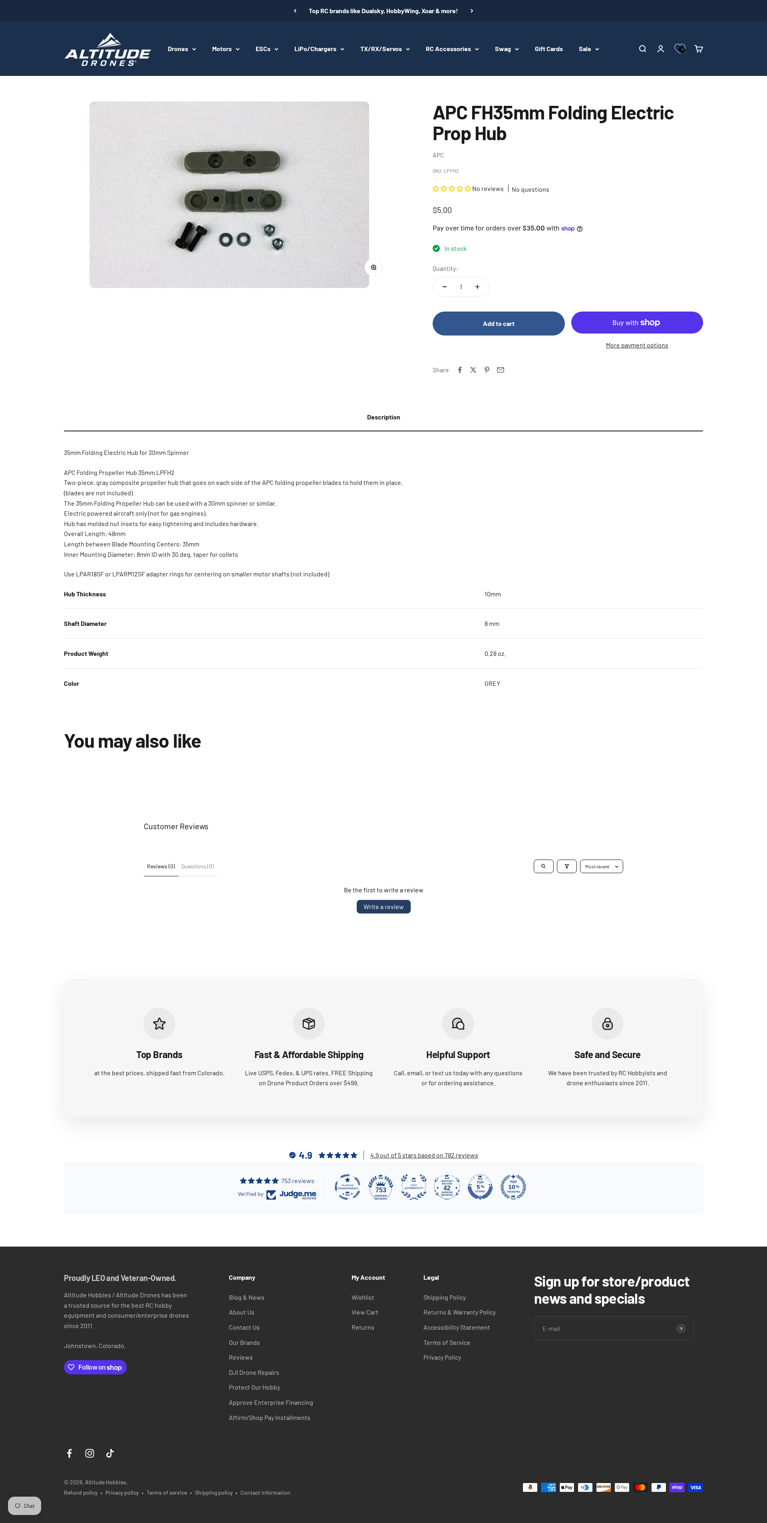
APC (438, 155)
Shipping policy (213, 1492)
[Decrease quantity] (444, 286)
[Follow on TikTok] (110, 1453)
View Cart (365, 1312)
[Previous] (295, 11)
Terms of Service (447, 1342)
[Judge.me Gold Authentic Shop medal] (414, 1187)
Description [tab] (383, 417)
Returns (363, 1327)
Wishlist (363, 1297)
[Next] (472, 11)
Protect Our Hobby (254, 1387)
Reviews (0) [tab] (161, 866)
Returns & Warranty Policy (459, 1312)
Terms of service (167, 1492)
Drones (178, 48)
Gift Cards (549, 48)
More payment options (637, 345)
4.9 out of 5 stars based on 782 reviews (424, 1155)
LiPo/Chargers (315, 48)
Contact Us (244, 1327)
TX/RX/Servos (381, 48)
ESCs (263, 48)
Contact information (265, 1492)
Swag (503, 48)
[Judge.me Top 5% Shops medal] (480, 1187)
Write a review (384, 906)
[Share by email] (500, 370)
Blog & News (246, 1297)
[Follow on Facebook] (69, 1453)
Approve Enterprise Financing (271, 1402)
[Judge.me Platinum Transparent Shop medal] (347, 1187)
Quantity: (445, 268)
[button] (452, 188)
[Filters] (567, 866)
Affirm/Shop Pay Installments (269, 1417)
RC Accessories (448, 48)
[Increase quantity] (477, 286)
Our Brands (244, 1342)
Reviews (241, 1357)
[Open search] (544, 866)
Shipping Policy (444, 1297)
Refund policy (80, 1492)
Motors (222, 48)
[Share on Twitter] (473, 370)
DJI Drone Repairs (254, 1372)
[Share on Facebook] (460, 370)
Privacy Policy (442, 1357)
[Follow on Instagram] (89, 1453)
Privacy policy (122, 1492)
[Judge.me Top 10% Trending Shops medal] (513, 1187)
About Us (241, 1312)
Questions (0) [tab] (197, 866)
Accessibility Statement (456, 1327)
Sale (585, 48)
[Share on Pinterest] (487, 370)
